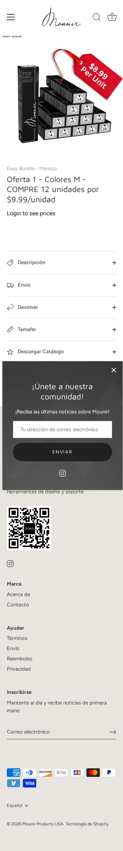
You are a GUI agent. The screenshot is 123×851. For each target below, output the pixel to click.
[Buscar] (96, 18)
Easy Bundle (21, 168)
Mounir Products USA (43, 823)
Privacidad (19, 669)
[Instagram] (62, 473)
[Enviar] (112, 732)
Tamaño (26, 329)
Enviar (62, 451)
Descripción (30, 262)
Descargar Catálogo (40, 351)
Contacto (18, 605)
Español (15, 805)
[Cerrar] (113, 370)
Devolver (27, 307)
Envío (23, 285)
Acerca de (18, 594)
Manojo (48, 168)
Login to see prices (31, 213)
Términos (17, 638)
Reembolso (19, 659)
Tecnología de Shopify (87, 823)
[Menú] (10, 17)
